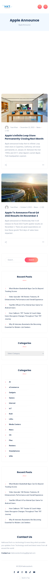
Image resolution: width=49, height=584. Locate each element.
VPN (11, 456)
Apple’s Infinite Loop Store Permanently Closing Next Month (24, 137)
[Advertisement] (24, 62)
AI (10, 382)
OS (10, 435)
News (39, 127)
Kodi (11, 414)
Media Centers (15, 424)
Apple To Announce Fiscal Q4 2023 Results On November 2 (22, 214)
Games (12, 398)
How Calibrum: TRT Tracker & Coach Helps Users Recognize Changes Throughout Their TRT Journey (23, 316)
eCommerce (14, 387)
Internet (12, 403)
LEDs (11, 419)
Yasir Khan (14, 127)
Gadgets (12, 393)
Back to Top (26, 578)
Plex (11, 440)
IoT (10, 408)
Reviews (12, 446)
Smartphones (14, 451)
